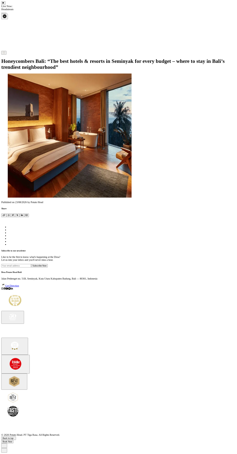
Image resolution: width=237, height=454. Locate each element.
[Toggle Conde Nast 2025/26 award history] (15, 364)
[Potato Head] (12, 49)
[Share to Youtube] (6, 289)
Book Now (7, 441)
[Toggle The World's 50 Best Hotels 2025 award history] (12, 317)
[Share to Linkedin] (12, 289)
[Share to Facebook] (4, 289)
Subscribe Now (39, 265)
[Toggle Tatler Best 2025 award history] (14, 382)
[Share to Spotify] (9, 289)
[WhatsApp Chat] (4, 445)
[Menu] (3, 53)
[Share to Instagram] (2, 289)
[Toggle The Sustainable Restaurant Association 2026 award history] (14, 346)
